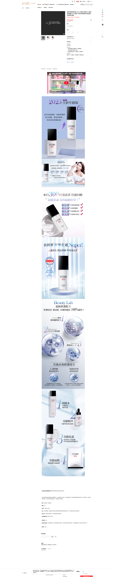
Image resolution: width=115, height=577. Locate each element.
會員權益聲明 (65, 576)
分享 (69, 62)
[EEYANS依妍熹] (28, 3)
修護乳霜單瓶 (70, 26)
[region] (53, 23)
